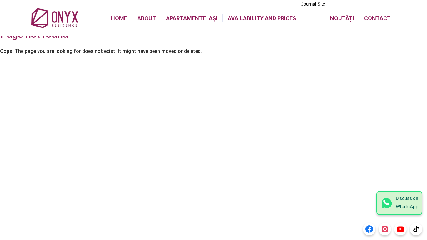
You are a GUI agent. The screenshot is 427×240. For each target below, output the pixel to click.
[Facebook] (369, 229)
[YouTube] (400, 229)
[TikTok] (416, 229)
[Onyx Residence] (54, 18)
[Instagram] (385, 229)
